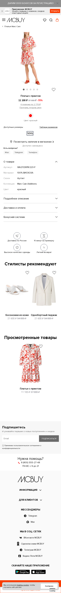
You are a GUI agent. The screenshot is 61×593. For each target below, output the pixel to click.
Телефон (33, 152)
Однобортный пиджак (44, 315)
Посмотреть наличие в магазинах (32, 141)
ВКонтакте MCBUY (33, 537)
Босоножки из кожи (17, 315)
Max (7, 152)
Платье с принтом (30, 388)
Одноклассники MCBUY (32, 544)
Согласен (49, 586)
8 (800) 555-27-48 (30, 462)
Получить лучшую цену (30, 107)
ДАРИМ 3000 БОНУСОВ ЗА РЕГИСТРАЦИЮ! (30, 3)
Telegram (18, 152)
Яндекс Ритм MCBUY (33, 556)
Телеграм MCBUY (32, 550)
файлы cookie (23, 585)
